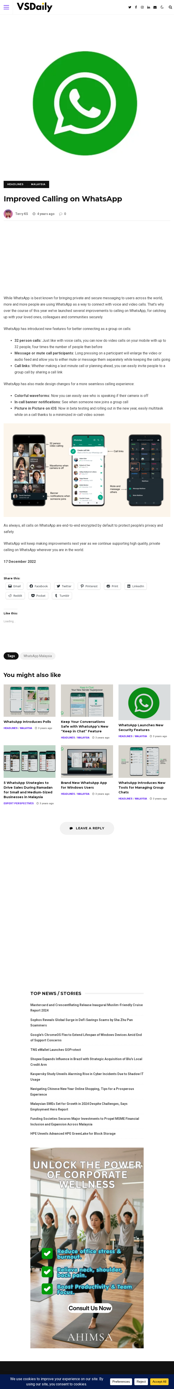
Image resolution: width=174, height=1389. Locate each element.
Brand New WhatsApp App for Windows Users (87, 761)
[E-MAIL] (155, 7)
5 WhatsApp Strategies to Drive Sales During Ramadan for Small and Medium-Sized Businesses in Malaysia (30, 761)
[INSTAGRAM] (142, 7)
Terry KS (21, 214)
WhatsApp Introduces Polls (30, 700)
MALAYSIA (38, 184)
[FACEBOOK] (136, 7)
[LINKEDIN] (148, 7)
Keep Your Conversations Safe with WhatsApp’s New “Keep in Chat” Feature (87, 700)
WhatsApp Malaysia (38, 656)
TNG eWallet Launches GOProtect (55, 1050)
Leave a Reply (89, 828)
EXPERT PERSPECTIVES (19, 803)
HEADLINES (15, 184)
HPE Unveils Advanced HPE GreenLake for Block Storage (73, 1133)
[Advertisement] (87, 261)
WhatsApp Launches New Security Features (144, 702)
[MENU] (6, 7)
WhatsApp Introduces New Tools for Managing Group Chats (144, 761)
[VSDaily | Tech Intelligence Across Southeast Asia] (35, 8)
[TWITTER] (129, 7)
